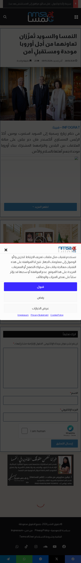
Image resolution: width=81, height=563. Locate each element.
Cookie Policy (57, 315)
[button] (6, 250)
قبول (40, 286)
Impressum (23, 315)
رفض (40, 297)
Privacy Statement (40, 315)
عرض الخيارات (40, 308)
